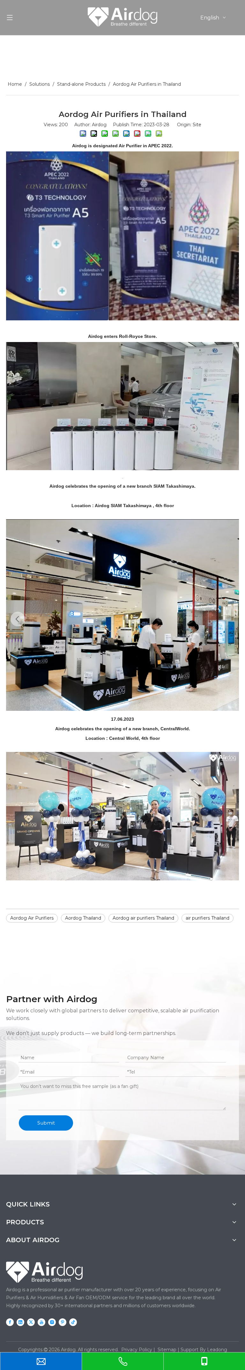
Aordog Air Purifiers (32, 918)
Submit (46, 1123)
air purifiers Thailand (207, 918)
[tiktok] (73, 1322)
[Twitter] (31, 1322)
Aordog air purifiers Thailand (143, 918)
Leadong (217, 1349)
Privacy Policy (136, 1349)
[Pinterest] (62, 1322)
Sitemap (167, 1349)
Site (197, 125)
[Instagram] (52, 1322)
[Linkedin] (20, 1322)
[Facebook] (10, 1322)
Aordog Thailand (83, 918)
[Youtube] (41, 1322)
